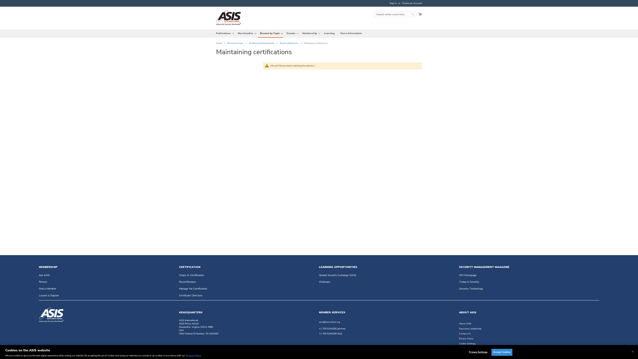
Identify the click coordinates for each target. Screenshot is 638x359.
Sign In (393, 3)
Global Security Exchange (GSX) (337, 275)
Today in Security (469, 282)
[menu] (319, 33)
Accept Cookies (502, 352)
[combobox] (395, 14)
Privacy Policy (466, 338)
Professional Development (262, 43)
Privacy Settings (478, 352)
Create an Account (412, 3)
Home (219, 43)
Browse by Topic (236, 43)
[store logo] (228, 17)
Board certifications (289, 43)
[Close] (632, 351)
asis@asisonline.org (329, 322)
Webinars (324, 282)
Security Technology (471, 289)
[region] (319, 352)
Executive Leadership (470, 328)
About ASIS (465, 323)
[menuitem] (224, 33)
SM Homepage (468, 275)
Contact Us (465, 333)
